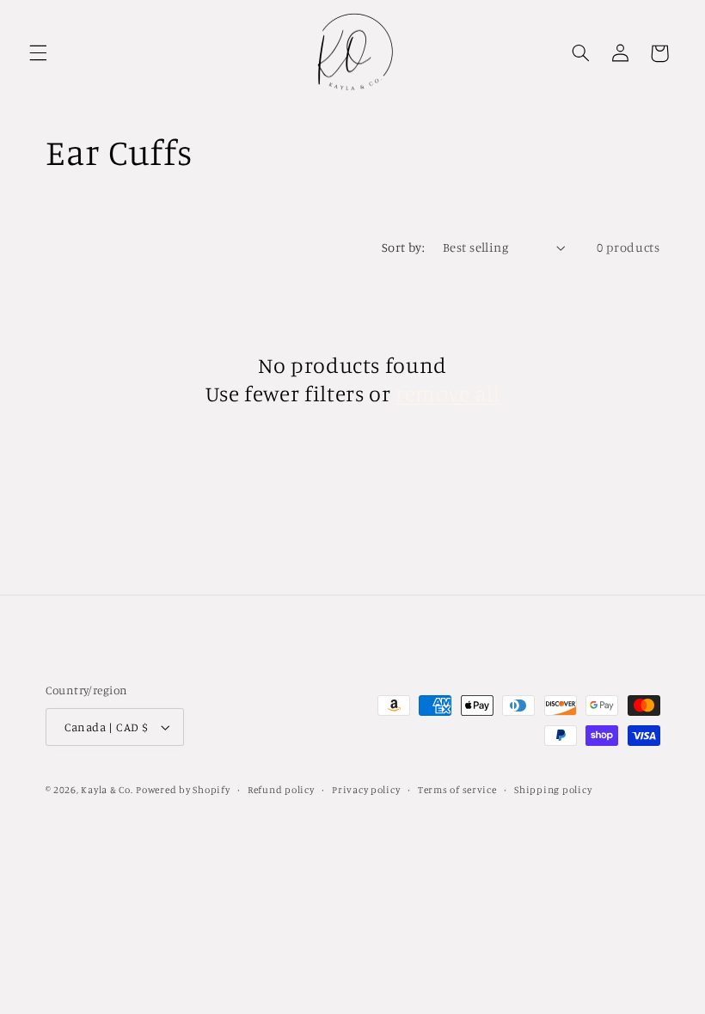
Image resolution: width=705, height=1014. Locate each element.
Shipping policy (553, 790)
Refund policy (281, 790)
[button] (38, 53)
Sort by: (403, 247)
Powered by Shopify (183, 790)
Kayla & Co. (106, 790)
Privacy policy (366, 790)
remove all (447, 393)
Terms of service (457, 790)
